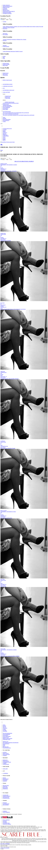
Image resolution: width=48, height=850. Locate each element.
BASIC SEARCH (6, 5)
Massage (4, 133)
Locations (4, 129)
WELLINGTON (6, 797)
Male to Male (5, 65)
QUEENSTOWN (6, 798)
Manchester (13, 51)
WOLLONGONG (6, 754)
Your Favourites (4, 847)
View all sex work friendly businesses (10, 115)
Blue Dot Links (6, 746)
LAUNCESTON (6, 803)
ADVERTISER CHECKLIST (8, 90)
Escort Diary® (5, 735)
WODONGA (5, 788)
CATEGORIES (6, 135)
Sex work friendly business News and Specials (25, 115)
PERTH (4, 777)
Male (7, 19)
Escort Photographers (7, 111)
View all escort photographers (8, 112)
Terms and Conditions (7, 824)
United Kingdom (6, 46)
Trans (11, 19)
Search (4, 136)
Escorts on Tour (6, 104)
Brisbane (11, 26)
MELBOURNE (6, 785)
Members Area (5, 741)
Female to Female (6, 64)
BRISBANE (5, 760)
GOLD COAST (6, 761)
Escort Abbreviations (7, 119)
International (8, 105)
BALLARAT (5, 787)
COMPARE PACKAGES (8, 86)
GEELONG (5, 786)
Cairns (9, 27)
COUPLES (5, 8)
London (4, 51)
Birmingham (8, 51)
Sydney (4, 26)
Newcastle (41, 26)
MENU (4, 140)
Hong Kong (5, 28)
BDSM (4, 131)
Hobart (34, 26)
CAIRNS (4, 763)
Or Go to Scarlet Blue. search (24, 161)
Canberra (37, 26)
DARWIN (5, 811)
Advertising (5, 727)
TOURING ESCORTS (7, 13)
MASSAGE (5, 9)
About (4, 117)
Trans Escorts (5, 75)
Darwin (31, 26)
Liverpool (21, 51)
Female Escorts (5, 73)
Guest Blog (5, 731)
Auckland (4, 39)
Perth (25, 26)
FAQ (4, 88)
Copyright (5, 820)
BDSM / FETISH (6, 7)
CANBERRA (5, 773)
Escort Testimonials (6, 107)
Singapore (5, 40)
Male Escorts (5, 74)
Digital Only (5, 134)
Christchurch (9, 39)
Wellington (19, 39)
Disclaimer (5, 821)
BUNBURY (5, 779)
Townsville (12, 27)
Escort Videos (5, 109)
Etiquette (4, 118)
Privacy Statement (6, 819)
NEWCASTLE (6, 753)
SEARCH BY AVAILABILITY (9, 11)
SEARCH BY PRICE (7, 12)
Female (3, 19)
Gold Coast (22, 26)
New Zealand (5, 34)
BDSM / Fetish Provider (7, 80)
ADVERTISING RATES (7, 84)
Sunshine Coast (16, 26)
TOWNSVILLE (6, 764)
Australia (4, 21)
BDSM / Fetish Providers (7, 738)
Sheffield (17, 51)
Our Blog (4, 730)
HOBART (5, 802)
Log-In (4, 137)
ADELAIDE (5, 768)
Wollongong (5, 27)
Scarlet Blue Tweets (6, 739)
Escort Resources (6, 120)
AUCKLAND (5, 795)
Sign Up (4, 726)
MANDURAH (5, 778)
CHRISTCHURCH (6, 796)
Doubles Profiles (6, 63)
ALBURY (5, 755)
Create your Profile (6, 92)
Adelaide (28, 26)
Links (4, 745)
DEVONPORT (6, 804)
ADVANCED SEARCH (7, 6)
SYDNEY (5, 752)
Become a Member (5, 843)
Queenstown (14, 39)
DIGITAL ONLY (6, 10)
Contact (4, 121)
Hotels (4, 744)
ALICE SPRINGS (6, 812)
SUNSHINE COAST (7, 762)
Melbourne (8, 26)
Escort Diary (5, 108)
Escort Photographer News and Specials (21, 112)
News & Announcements (7, 106)
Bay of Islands (23, 39)
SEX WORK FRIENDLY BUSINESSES (10, 113)
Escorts (4, 130)
